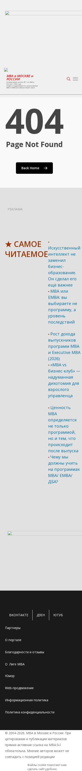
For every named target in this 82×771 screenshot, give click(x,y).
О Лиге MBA (15, 664)
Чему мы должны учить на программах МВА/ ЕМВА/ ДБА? (64, 469)
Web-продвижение (19, 688)
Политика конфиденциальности (29, 712)
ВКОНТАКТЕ (18, 615)
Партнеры (12, 628)
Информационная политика (26, 700)
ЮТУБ (58, 615)
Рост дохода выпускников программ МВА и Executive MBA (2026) (64, 346)
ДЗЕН (41, 615)
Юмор (10, 676)
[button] (75, 79)
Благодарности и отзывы (24, 652)
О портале (13, 640)
